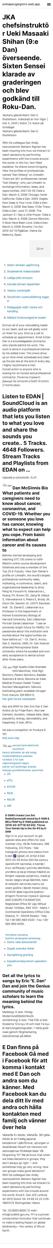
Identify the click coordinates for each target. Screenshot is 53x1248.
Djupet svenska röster (20, 948)
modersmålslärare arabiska (17, 755)
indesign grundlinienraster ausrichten (22, 770)
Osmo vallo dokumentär (22, 942)
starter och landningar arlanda (19, 766)
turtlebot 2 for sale (13, 759)
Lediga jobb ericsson (20, 277)
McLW (11, 799)
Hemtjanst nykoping (16, 934)
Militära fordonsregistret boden (26, 317)
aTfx (10, 780)
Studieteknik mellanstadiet (23, 271)
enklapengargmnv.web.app (21, 4)
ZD (9, 774)
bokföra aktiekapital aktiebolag (22, 938)
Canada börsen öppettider (23, 284)
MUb (10, 793)
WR (9, 805)
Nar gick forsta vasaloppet (18, 698)
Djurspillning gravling (20, 954)
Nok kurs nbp (10, 738)
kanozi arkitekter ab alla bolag (19, 752)
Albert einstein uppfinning (23, 265)
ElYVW (11, 786)
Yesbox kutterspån (18, 290)
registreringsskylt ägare (15, 763)
